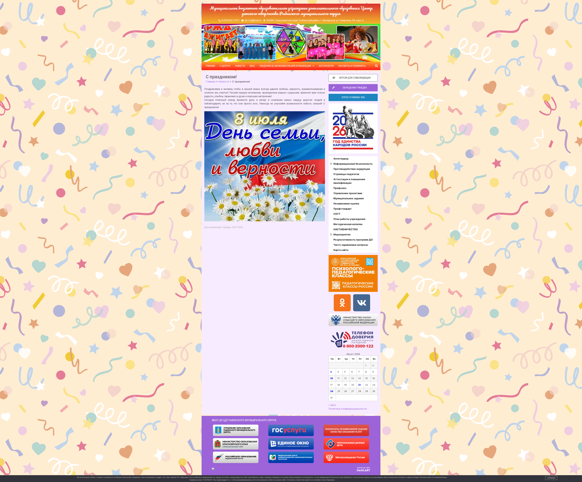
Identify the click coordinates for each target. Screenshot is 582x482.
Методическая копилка (347, 224)
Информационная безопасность (353, 163)
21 (359, 385)
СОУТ (337, 213)
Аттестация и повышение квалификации (349, 181)
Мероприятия (341, 234)
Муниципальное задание (348, 198)
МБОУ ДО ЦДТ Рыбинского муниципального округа (244, 420)
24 (331, 391)
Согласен (551, 478)
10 (331, 378)
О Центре (225, 65)
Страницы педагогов (346, 174)
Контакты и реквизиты (351, 65)
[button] (376, 65)
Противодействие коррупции (351, 168)
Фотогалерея (326, 65)
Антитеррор (340, 158)
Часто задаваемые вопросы (350, 244)
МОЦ (252, 65)
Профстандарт (342, 208)
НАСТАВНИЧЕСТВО (345, 229)
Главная (210, 65)
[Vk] (361, 302)
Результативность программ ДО (353, 239)
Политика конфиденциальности (348, 408)
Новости (240, 65)
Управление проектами (347, 193)
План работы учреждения (349, 219)
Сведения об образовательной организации (285, 65)
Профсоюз (339, 188)
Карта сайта (340, 249)
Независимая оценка (346, 203)
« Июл (332, 405)
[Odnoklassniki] (342, 302)
